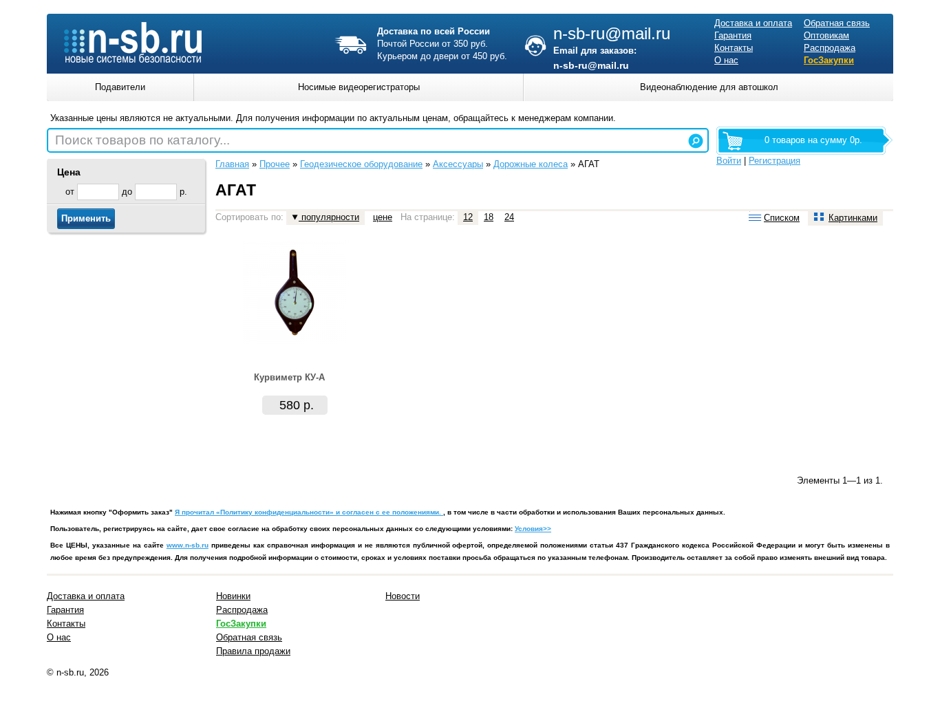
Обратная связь (837, 23)
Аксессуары (458, 164)
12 (468, 217)
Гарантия (732, 35)
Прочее (274, 164)
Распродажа (829, 48)
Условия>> (533, 528)
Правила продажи (253, 651)
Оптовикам (826, 35)
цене (382, 217)
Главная (232, 164)
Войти (728, 160)
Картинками (853, 218)
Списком (782, 218)
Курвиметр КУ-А (289, 377)
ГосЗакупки (829, 60)
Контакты (733, 48)
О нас (726, 60)
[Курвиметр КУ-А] (294, 341)
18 (488, 217)
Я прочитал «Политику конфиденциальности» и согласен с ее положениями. (309, 512)
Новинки (233, 596)
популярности (329, 217)
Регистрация (774, 160)
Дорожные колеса (530, 164)
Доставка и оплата (753, 23)
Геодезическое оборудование (361, 164)
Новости (402, 596)
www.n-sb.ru (188, 545)
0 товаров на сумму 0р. (813, 140)
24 (509, 217)
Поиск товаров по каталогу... (142, 140)
